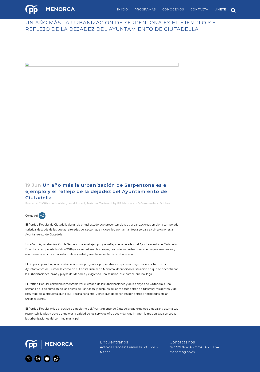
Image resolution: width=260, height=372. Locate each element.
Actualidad (59, 203)
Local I (80, 203)
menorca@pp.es (182, 352)
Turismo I (105, 203)
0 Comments (147, 203)
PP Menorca (125, 203)
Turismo (92, 203)
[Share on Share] (42, 215)
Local (71, 203)
